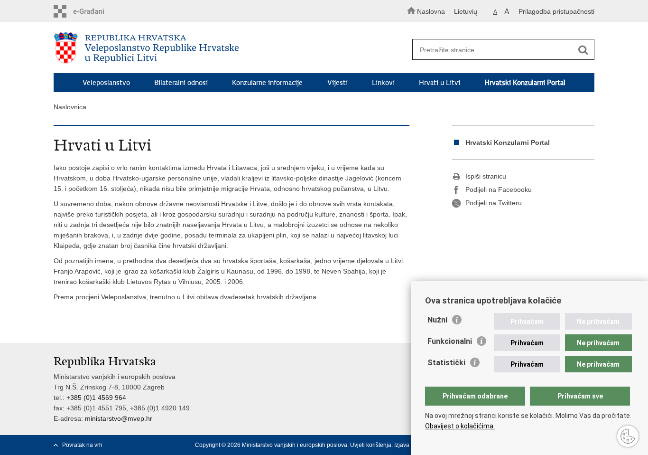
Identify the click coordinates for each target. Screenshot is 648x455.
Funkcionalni (449, 341)
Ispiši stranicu (485, 176)
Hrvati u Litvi (439, 82)
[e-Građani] (94, 11)
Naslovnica (70, 107)
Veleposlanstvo (106, 82)
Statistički (446, 362)
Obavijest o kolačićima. (460, 426)
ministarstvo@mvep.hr (118, 418)
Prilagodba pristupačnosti (556, 11)
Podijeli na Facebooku (498, 189)
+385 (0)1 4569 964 (96, 397)
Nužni (437, 319)
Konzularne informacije (267, 82)
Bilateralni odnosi (181, 82)
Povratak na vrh (82, 445)
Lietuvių (465, 11)
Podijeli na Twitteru (493, 203)
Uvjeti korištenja (370, 445)
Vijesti (337, 82)
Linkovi (383, 82)
